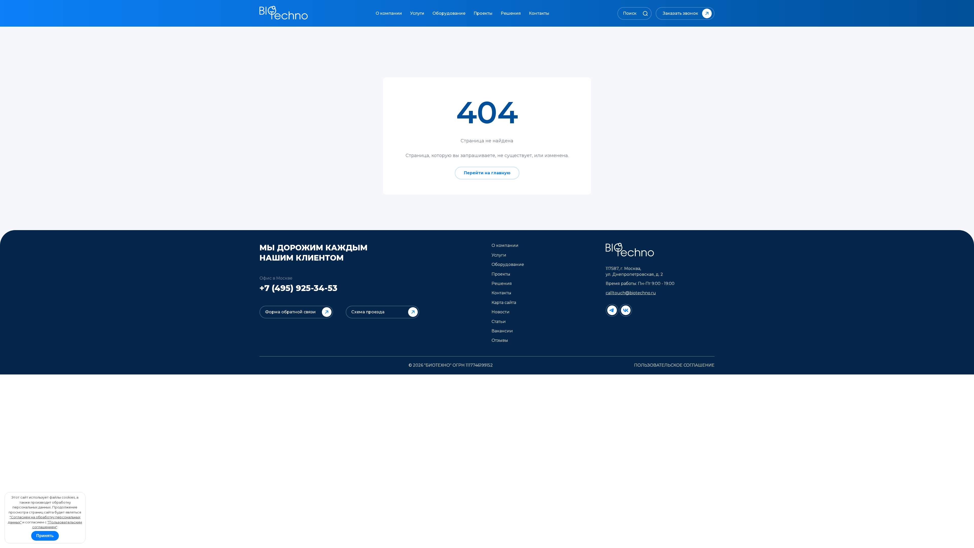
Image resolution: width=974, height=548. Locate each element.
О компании (389, 13)
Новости (501, 312)
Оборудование (448, 13)
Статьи (499, 321)
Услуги (417, 13)
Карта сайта (504, 302)
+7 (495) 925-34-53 (298, 288)
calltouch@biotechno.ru (631, 292)
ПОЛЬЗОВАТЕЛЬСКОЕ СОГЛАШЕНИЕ (674, 365)
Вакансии (502, 331)
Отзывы (500, 340)
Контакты (539, 13)
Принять (45, 536)
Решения (511, 13)
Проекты (483, 13)
